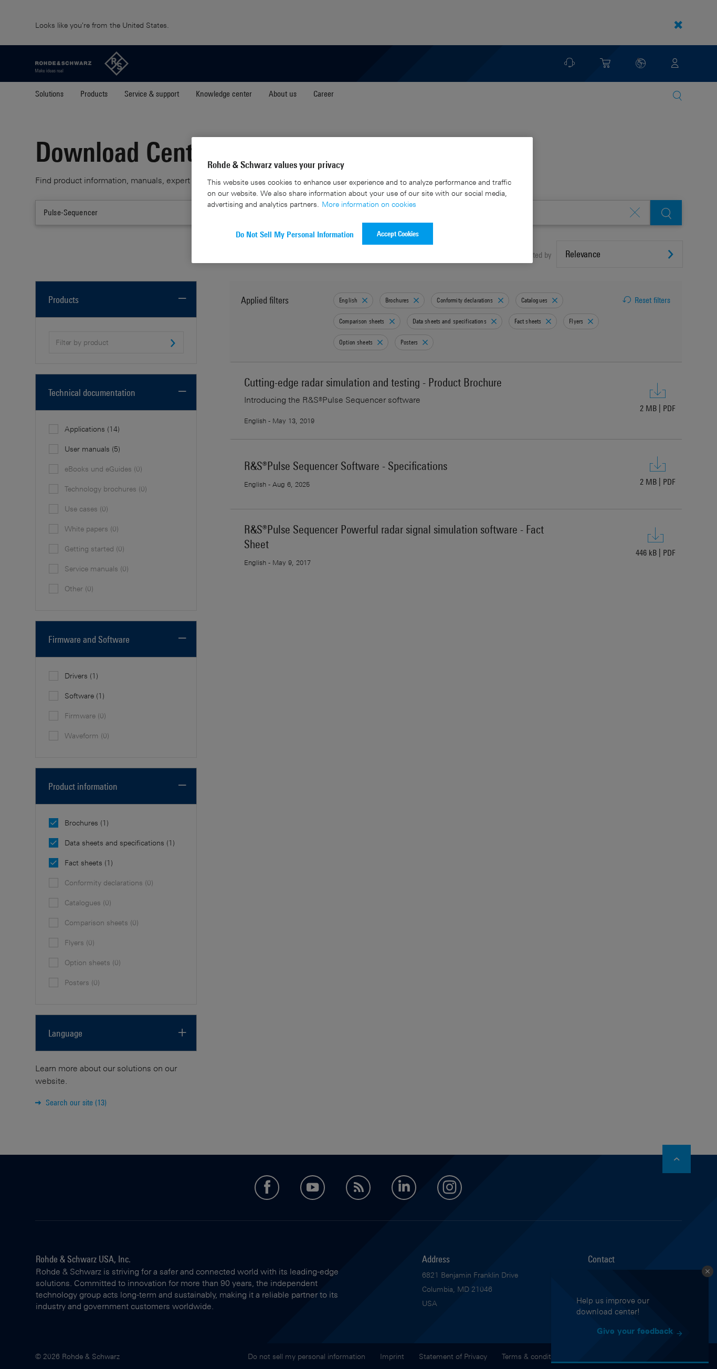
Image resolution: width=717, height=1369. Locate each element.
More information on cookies (369, 204)
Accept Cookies (398, 233)
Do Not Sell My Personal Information (295, 234)
